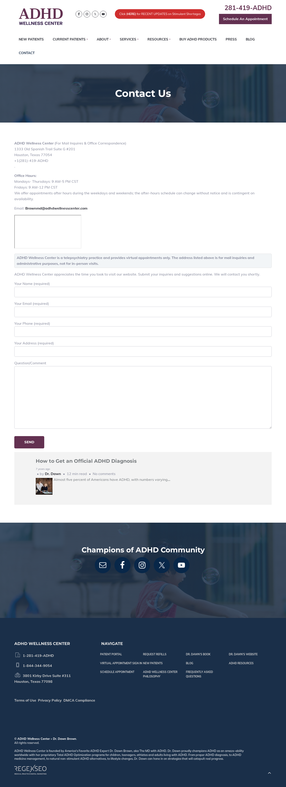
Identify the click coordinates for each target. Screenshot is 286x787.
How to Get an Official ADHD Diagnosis (86, 461)
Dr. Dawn (53, 473)
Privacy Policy (50, 700)
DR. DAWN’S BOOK (198, 654)
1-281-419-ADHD (37, 655)
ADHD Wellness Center (33, 738)
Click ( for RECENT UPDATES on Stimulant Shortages (160, 14)
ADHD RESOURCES (241, 663)
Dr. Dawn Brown (64, 738)
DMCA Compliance (79, 700)
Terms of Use (25, 700)
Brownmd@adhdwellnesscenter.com (56, 208)
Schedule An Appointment (245, 19)
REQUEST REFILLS (154, 654)
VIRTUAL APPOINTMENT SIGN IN (121, 663)
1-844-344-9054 (36, 665)
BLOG (189, 663)
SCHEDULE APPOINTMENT (117, 672)
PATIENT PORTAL (111, 654)
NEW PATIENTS (153, 663)
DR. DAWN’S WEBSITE (243, 654)
